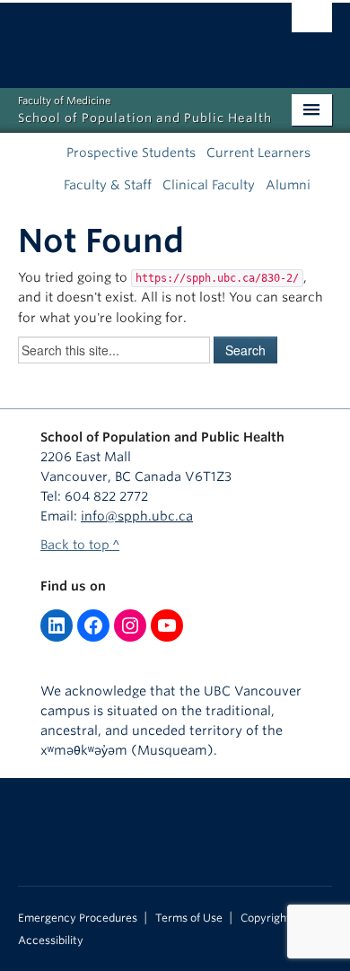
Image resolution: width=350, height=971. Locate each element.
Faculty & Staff (108, 185)
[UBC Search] (312, 22)
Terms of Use (189, 918)
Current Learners (258, 152)
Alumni (288, 185)
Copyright (266, 918)
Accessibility (50, 940)
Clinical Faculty (208, 185)
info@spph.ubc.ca (137, 516)
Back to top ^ (79, 545)
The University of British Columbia (128, 37)
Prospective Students (131, 152)
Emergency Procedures (77, 918)
